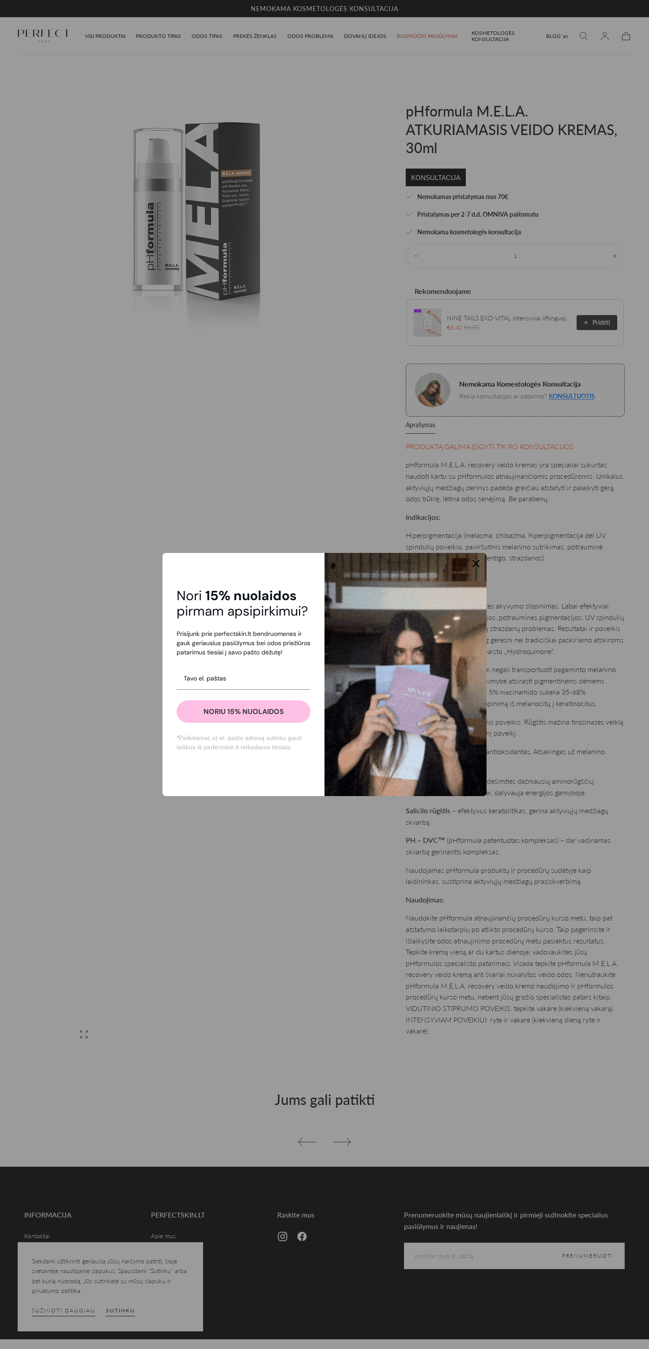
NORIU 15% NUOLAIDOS (244, 711)
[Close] (476, 563)
